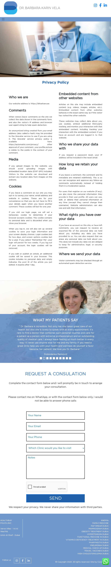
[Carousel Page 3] (47, 358)
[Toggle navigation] (3, 19)
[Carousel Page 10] (70, 358)
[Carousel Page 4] (51, 358)
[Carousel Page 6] (57, 358)
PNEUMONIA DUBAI (99, 545)
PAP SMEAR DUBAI (100, 526)
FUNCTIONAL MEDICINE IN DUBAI (93, 537)
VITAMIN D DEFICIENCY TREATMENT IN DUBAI (87, 540)
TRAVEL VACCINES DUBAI (96, 551)
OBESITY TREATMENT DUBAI (95, 532)
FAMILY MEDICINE (100, 523)
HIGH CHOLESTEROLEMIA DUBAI (93, 554)
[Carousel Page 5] (54, 358)
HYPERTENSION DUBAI (98, 534)
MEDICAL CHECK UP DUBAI (96, 548)
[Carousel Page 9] (67, 358)
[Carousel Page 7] (60, 358)
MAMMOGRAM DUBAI (99, 529)
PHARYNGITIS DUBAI (99, 543)
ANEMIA (105, 520)
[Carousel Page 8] (64, 358)
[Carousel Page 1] (41, 358)
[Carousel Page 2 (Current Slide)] (44, 358)
